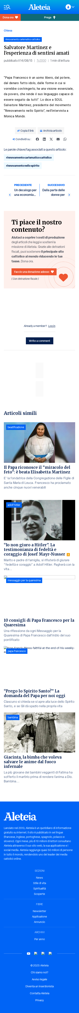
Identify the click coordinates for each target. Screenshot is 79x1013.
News (39, 877)
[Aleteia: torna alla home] (39, 7)
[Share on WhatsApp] (65, 139)
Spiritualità (39, 888)
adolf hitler (14, 505)
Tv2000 (41, 61)
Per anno (39, 939)
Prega (47, 17)
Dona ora (8, 17)
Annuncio (39, 922)
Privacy (39, 1000)
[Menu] (14, 7)
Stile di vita (39, 883)
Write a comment (39, 341)
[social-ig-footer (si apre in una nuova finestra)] (50, 954)
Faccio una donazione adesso (31, 272)
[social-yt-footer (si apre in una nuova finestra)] (28, 954)
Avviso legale (39, 979)
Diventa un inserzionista (40, 986)
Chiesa (8, 30)
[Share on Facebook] (37, 139)
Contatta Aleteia (39, 993)
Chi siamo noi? (39, 972)
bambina (13, 717)
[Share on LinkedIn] (44, 139)
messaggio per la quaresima (24, 580)
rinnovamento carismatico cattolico (29, 157)
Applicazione (39, 916)
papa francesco (17, 651)
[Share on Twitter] (51, 139)
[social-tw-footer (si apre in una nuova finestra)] (43, 954)
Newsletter (39, 911)
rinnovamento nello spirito (22, 165)
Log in (51, 326)
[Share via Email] (58, 139)
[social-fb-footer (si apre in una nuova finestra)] (36, 954)
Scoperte (39, 894)
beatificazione (16, 427)
